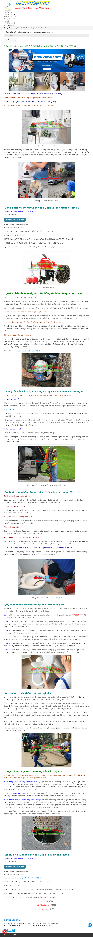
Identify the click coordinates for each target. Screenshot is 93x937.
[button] (13, 40)
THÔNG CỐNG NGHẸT (11, 15)
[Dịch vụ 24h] (27, 5)
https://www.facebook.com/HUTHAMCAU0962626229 (22, 878)
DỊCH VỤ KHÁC (9, 25)
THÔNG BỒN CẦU (10, 17)
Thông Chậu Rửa (9, 19)
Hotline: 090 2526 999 (15, 220)
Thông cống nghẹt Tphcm (28, 350)
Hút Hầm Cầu (8, 13)
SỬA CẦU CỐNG (9, 23)
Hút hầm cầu (9, 410)
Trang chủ (7, 11)
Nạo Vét (6, 21)
